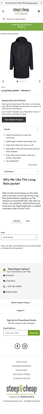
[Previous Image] (3, 81)
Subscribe (34, 333)
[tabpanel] (21, 239)
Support (20, 310)
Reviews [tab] (17, 220)
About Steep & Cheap (20, 302)
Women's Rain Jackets (9, 33)
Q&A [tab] (28, 221)
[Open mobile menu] (3, 11)
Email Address (9, 328)
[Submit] (4, 19)
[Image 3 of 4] (23, 81)
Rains (3, 87)
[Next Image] (40, 81)
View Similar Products (14, 119)
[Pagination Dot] (18, 29)
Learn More (32, 164)
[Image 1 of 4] (17, 81)
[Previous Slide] (1, 3)
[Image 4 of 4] (25, 81)
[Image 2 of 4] (20, 81)
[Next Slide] (41, 3)
